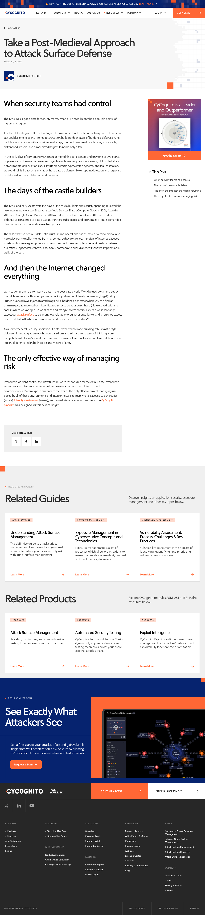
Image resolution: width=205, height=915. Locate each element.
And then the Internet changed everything (177, 190)
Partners (90, 857)
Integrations (11, 846)
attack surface (25, 315)
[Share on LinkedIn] (36, 441)
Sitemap (194, 908)
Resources (113, 12)
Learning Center (133, 855)
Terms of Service (168, 908)
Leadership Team (173, 875)
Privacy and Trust (173, 885)
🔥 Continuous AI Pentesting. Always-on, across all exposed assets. (99, 3)
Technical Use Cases (57, 831)
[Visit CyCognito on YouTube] (31, 805)
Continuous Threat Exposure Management (179, 833)
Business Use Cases (56, 836)
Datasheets (130, 841)
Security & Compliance (136, 865)
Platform (40, 12)
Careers (168, 880)
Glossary (129, 860)
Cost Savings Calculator (57, 859)
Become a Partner (94, 869)
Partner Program (95, 864)
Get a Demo (184, 12)
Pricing (78, 12)
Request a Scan (23, 764)
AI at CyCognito (13, 841)
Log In (158, 12)
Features (11, 836)
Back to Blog (13, 28)
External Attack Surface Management (176, 840)
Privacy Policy (137, 908)
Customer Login (93, 836)
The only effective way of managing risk (175, 196)
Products (11, 831)
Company (132, 12)
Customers (94, 12)
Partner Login (91, 874)
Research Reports (134, 831)
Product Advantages (55, 854)
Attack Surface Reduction (177, 856)
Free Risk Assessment (169, 791)
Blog (127, 870)
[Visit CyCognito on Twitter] (6, 805)
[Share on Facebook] (26, 441)
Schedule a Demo (111, 791)
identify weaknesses (26, 400)
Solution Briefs (132, 846)
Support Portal (92, 841)
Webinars (129, 850)
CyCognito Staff (29, 76)
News (170, 890)
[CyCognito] (15, 13)
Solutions (60, 12)
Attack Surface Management (179, 847)
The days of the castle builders (170, 185)
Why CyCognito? (55, 847)
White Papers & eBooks (136, 836)
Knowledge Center (94, 846)
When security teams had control (172, 180)
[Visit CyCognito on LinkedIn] (19, 805)
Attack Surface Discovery (177, 852)
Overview (89, 831)
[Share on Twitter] (16, 441)
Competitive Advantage (59, 864)
